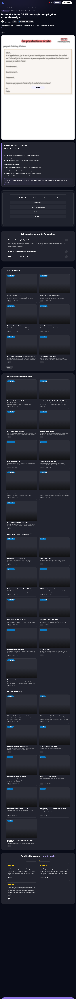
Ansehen (38, 87)
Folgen (14, 21)
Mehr (8, 367)
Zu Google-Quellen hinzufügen (26, 21)
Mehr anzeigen (5, 28)
